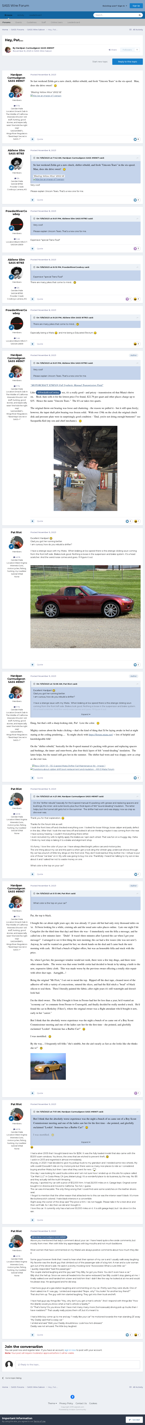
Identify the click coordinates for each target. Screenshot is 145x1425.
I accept (135, 1419)
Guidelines (31, 22)
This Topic (129, 15)
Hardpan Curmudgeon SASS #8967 (35, 48)
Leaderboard (74, 22)
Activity (20, 15)
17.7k (18, 106)
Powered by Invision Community (72, 1409)
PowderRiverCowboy (16, 213)
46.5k (17, 557)
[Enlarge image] (45, 95)
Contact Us (81, 1403)
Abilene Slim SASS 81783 (16, 152)
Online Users (56, 22)
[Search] (140, 15)
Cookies (93, 1403)
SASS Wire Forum (15, 6)
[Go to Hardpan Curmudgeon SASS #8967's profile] (8, 50)
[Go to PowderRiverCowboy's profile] (16, 224)
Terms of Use (39, 1421)
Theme (52, 1403)
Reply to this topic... (30, 1364)
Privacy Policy (66, 1403)
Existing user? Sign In (114, 6)
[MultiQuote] (32, 139)
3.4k (18, 239)
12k (17, 178)
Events (19, 22)
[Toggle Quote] (34, 158)
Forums (6, 22)
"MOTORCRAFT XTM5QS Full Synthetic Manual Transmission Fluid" (66, 385)
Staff (43, 22)
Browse (8, 15)
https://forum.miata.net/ (101, 734)
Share (113, 50)
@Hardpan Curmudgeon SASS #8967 (49, 1237)
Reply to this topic (127, 61)
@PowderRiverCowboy (48, 392)
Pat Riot (16, 532)
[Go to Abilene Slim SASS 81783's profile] (16, 163)
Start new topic (100, 61)
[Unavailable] (85, 468)
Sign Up (136, 6)
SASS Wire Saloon (43, 51)
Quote (40, 139)
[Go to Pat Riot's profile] (16, 542)
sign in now (70, 1350)
